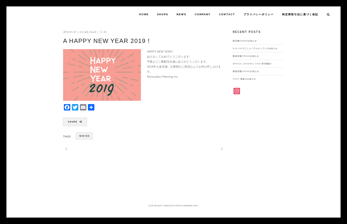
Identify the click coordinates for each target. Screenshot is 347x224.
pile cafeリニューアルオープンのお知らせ (255, 48)
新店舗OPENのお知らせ (245, 41)
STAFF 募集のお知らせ (244, 79)
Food (93, 32)
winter (84, 136)
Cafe (86, 32)
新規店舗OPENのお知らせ (246, 56)
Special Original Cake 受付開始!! (252, 64)
